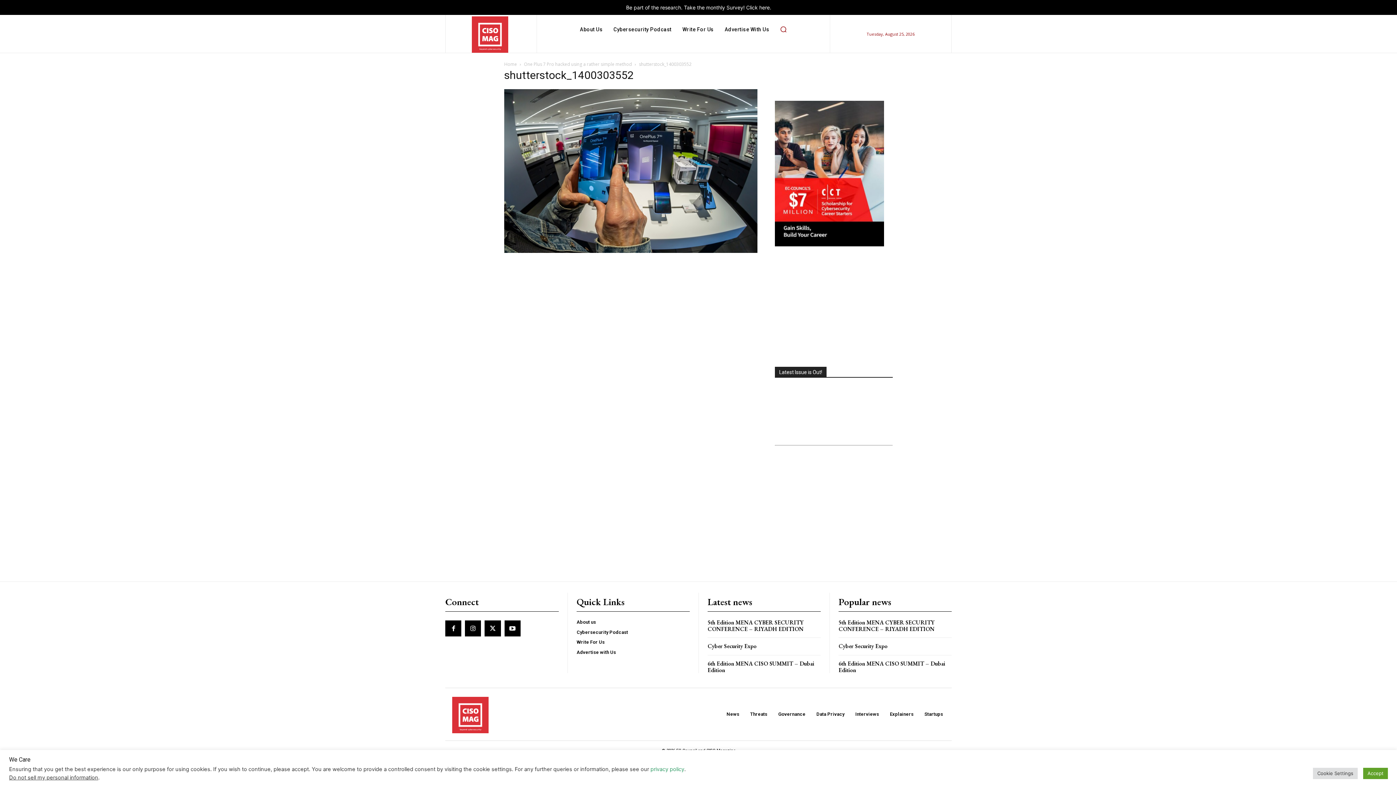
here (764, 7)
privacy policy (667, 769)
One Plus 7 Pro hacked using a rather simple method (578, 64)
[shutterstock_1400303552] (630, 251)
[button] (783, 29)
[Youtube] (513, 628)
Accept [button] (1376, 773)
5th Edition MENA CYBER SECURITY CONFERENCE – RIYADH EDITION (756, 626)
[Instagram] (473, 628)
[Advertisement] (834, 307)
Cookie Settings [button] (1335, 773)
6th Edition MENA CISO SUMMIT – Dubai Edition (761, 667)
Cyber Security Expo (732, 646)
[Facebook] (453, 628)
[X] (493, 628)
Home (510, 64)
